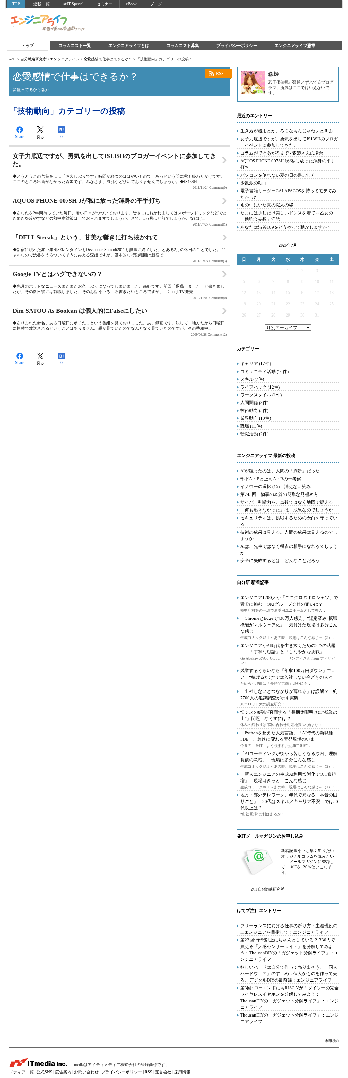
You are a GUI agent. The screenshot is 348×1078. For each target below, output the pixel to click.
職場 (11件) (251, 426)
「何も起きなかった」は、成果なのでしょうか (286, 510)
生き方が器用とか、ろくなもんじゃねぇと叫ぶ (286, 130)
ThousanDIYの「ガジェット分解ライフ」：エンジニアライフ (289, 1018)
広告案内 (63, 1072)
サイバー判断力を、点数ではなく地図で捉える (286, 502)
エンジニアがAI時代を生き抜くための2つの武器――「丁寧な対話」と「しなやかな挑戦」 (287, 648)
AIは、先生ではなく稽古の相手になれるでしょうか (288, 549)
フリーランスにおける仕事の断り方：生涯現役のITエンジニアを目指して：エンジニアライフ (288, 929)
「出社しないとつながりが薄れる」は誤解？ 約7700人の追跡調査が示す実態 (288, 694)
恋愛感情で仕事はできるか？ (108, 59)
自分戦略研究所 (33, 59)
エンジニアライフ (48, 23)
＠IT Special (73, 4)
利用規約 (332, 1041)
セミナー (105, 4)
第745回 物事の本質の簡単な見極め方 (279, 494)
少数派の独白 (253, 182)
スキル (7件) (252, 379)
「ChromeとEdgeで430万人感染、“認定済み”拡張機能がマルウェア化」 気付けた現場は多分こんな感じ (288, 625)
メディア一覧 (21, 1072)
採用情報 (182, 1072)
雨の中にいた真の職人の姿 (266, 205)
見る (40, 137)
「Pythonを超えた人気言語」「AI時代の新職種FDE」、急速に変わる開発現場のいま (286, 736)
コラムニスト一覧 (74, 45)
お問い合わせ (86, 1072)
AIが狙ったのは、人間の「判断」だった (280, 470)
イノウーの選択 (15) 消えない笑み (275, 486)
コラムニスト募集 (183, 45)
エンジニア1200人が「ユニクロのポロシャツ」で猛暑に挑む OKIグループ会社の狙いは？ (289, 601)
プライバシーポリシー (236, 45)
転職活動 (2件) (254, 433)
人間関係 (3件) (254, 402)
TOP (16, 4)
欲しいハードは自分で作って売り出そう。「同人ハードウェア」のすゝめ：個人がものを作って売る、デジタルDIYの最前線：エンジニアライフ (288, 974)
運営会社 (163, 1072)
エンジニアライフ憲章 (295, 45)
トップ (27, 45)
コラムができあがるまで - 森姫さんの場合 (281, 153)
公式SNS (44, 1072)
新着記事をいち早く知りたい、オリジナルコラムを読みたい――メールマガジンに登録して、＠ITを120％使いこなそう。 (309, 861)
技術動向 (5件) (254, 410)
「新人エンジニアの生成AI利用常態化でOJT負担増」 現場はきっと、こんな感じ (288, 777)
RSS (220, 73)
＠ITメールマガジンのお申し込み (270, 836)
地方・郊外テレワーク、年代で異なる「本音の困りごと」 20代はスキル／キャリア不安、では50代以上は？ (289, 801)
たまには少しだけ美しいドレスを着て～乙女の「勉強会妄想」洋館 (286, 216)
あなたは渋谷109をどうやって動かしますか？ (285, 227)
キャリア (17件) (255, 363)
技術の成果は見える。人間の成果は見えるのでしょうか (288, 535)
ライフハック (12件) (260, 387)
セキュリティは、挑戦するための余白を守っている (288, 521)
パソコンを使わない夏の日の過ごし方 (277, 175)
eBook (131, 4)
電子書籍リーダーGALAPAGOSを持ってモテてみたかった (288, 194)
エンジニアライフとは (128, 45)
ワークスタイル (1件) (261, 394)
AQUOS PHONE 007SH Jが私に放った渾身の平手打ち (287, 164)
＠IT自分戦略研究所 (267, 889)
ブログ (156, 4)
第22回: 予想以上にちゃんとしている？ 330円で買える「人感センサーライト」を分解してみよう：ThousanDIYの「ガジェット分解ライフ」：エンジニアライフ (289, 949)
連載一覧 (41, 4)
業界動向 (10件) (255, 418)
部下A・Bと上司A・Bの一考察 (270, 478)
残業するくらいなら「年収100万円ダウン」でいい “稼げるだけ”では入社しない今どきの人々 (288, 674)
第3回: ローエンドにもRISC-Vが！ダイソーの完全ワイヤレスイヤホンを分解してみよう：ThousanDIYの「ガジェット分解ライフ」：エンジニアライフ (289, 997)
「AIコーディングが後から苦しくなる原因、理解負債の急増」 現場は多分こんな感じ (288, 756)
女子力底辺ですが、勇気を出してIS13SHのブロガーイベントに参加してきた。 (289, 142)
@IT (12, 59)
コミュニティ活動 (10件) (264, 371)
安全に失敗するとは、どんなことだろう (280, 560)
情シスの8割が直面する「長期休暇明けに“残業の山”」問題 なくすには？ (288, 715)
